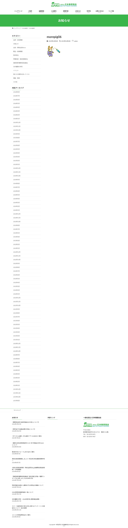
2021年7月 (16, 317)
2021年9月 (16, 309)
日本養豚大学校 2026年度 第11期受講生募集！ (26, 499)
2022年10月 (16, 259)
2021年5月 (16, 324)
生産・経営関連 (17, 40)
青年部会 (16, 55)
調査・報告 (16, 78)
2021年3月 (16, 332)
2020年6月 (16, 366)
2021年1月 (16, 339)
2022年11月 (16, 256)
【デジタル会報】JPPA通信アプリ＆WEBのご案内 (27, 436)
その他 (15, 82)
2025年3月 (16, 157)
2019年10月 (16, 397)
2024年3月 (16, 202)
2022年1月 (16, 294)
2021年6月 (16, 320)
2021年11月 (16, 301)
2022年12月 (16, 252)
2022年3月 (16, 286)
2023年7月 (16, 229)
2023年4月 (16, 237)
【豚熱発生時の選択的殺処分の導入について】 (26, 422)
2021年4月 (16, 328)
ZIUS (64, 525)
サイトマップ (17, 410)
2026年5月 (16, 103)
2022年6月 (16, 275)
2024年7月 (16, 187)
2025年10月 (16, 130)
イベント (16, 70)
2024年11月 (16, 172)
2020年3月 (16, 378)
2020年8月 (16, 359)
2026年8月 (16, 92)
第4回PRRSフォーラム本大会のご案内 (23, 452)
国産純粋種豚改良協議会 (20, 63)
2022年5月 (16, 279)
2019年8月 (16, 400)
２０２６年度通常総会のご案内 (21, 515)
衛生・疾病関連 (17, 51)
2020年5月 (16, 370)
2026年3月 (16, 111)
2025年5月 (16, 149)
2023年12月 (16, 214)
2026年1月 (16, 118)
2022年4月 (16, 282)
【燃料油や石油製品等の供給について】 (24, 429)
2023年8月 (16, 225)
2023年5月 (16, 233)
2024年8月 (16, 183)
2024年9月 (16, 179)
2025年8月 (16, 138)
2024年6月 (16, 191)
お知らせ (16, 44)
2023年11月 (16, 218)
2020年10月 (16, 351)
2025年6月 (16, 145)
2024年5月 (16, 195)
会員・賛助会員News (19, 47)
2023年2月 (16, 244)
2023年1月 (16, 248)
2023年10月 (16, 221)
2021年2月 (16, 336)
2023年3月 (16, 240)
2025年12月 (16, 122)
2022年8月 (16, 267)
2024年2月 (16, 206)
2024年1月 (16, 210)
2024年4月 (16, 198)
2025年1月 (16, 164)
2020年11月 (16, 347)
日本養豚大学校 (17, 66)
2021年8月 (16, 313)
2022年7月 (16, 271)
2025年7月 (16, 141)
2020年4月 (16, 374)
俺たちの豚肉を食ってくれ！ (21, 74)
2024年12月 (16, 168)
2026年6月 (16, 99)
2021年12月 (16, 298)
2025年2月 (16, 160)
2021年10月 (16, 305)
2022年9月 (16, 263)
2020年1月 (16, 385)
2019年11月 (16, 393)
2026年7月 (16, 96)
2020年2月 (16, 381)
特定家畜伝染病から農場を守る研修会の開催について (27, 485)
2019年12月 (16, 389)
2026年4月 (16, 107)
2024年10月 (16, 176)
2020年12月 (16, 343)
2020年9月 (16, 355)
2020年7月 (16, 362)
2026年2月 (16, 115)
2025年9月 (16, 134)
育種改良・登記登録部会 (20, 59)
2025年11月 (16, 126)
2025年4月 (16, 153)
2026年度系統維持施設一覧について (22, 492)
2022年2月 (16, 290)
